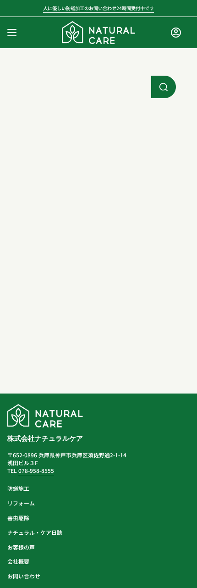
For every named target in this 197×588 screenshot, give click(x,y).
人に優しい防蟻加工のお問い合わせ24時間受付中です (98, 8)
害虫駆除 (18, 517)
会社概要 (18, 561)
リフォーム (21, 503)
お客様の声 (21, 547)
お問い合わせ (23, 576)
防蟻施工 (18, 488)
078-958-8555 (36, 470)
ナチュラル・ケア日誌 (34, 532)
